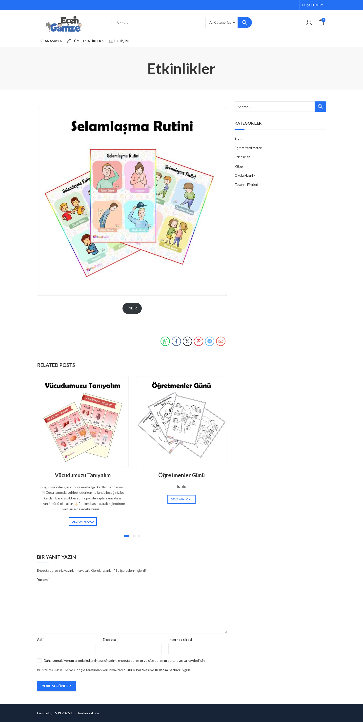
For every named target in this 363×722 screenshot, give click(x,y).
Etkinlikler (242, 157)
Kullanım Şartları (167, 670)
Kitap (239, 166)
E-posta (110, 639)
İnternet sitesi (180, 639)
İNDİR (132, 308)
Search (245, 22)
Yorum (43, 579)
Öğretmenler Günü (181, 475)
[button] (126, 536)
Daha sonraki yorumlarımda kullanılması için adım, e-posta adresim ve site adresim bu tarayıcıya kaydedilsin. (124, 660)
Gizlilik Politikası (137, 670)
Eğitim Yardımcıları (248, 148)
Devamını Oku (83, 521)
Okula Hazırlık (245, 175)
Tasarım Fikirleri (246, 184)
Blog (238, 138)
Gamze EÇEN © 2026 (53, 713)
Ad (40, 639)
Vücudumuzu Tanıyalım (83, 475)
